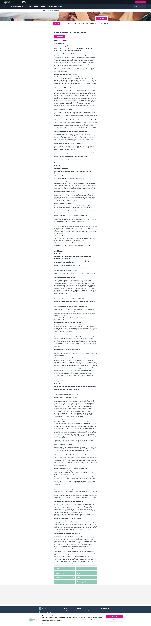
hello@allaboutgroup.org (46, 612)
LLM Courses (78, 612)
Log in (129, 2)
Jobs (78, 569)
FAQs (87, 23)
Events (5, 6)
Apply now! (101, 18)
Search (144, 6)
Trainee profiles (82, 582)
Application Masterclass (68, 610)
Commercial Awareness (33, 6)
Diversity (58, 577)
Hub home (70, 23)
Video (79, 577)
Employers (49, 10)
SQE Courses (78, 610)
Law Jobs (43, 6)
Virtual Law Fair (104, 610)
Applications (81, 23)
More (105, 23)
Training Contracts (91, 612)
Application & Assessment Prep (17, 6)
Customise (113, 619)
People (58, 582)
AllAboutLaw (8, 2)
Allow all (114, 616)
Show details (45, 623)
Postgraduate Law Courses (55, 6)
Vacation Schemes (91, 610)
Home (44, 10)
